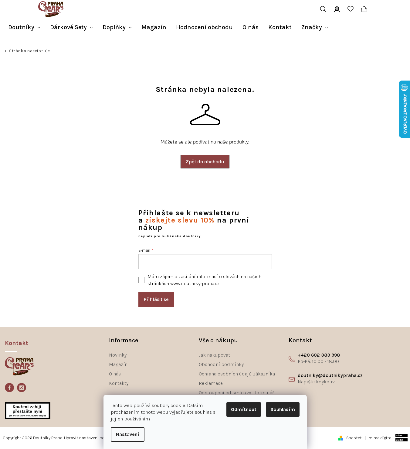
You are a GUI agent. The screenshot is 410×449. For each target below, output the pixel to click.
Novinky (118, 355)
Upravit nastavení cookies (89, 438)
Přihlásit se (156, 299)
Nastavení (127, 434)
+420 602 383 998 (319, 355)
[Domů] (6, 52)
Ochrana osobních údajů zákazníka (237, 374)
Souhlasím (282, 409)
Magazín (118, 364)
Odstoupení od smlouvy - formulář (236, 392)
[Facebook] (9, 387)
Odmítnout (243, 409)
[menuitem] (24, 27)
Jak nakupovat (214, 355)
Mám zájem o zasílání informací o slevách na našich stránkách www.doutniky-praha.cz (204, 280)
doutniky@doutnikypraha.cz (330, 375)
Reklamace (211, 383)
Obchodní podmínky (221, 364)
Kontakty (118, 383)
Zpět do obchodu (205, 161)
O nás (115, 374)
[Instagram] (21, 387)
